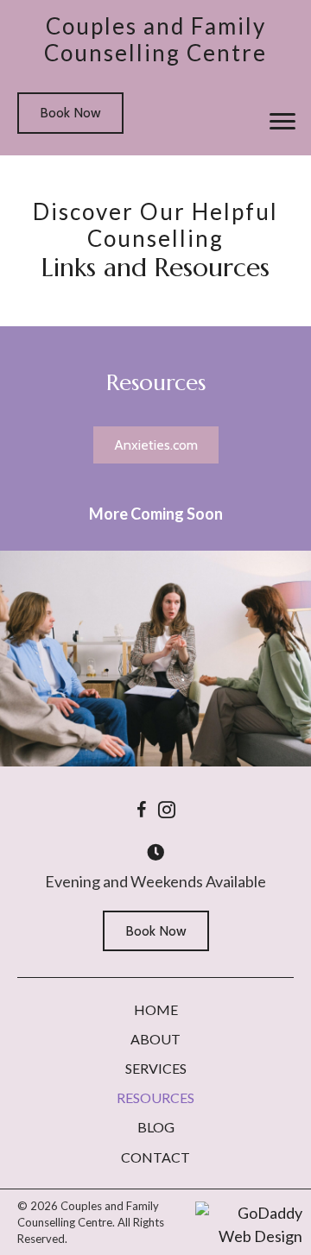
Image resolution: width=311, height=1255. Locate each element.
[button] (282, 121)
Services (156, 1068)
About (155, 1039)
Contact (155, 1157)
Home (156, 1009)
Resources (155, 1097)
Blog (156, 1127)
